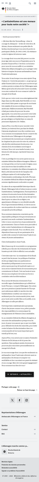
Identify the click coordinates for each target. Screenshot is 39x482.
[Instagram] (27, 400)
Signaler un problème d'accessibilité (13, 471)
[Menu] (35, 3)
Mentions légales (7, 462)
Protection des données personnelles (13, 465)
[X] (13, 400)
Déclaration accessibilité (9, 468)
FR (10, 3)
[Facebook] (20, 400)
